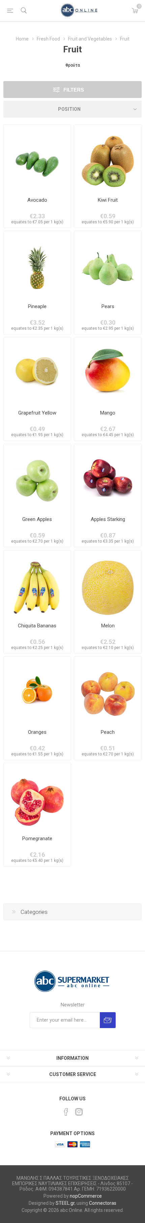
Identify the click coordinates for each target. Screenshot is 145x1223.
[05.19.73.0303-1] (37, 371)
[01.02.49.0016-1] (107, 371)
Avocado (37, 200)
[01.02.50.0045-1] (37, 477)
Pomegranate (37, 838)
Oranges (37, 732)
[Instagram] (79, 1111)
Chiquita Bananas (37, 626)
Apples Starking (108, 519)
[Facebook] (66, 1111)
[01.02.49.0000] (107, 264)
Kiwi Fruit (108, 200)
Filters (73, 90)
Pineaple (37, 306)
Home (22, 39)
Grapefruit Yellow (37, 413)
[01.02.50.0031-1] (37, 158)
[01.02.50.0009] (37, 690)
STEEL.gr (65, 1203)
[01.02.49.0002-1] (107, 584)
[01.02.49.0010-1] (37, 264)
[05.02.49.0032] (37, 584)
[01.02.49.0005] (107, 690)
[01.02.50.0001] (107, 477)
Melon (108, 626)
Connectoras (102, 1203)
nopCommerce (86, 1196)
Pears (108, 306)
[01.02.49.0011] (107, 158)
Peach (108, 732)
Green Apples (37, 519)
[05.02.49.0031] (37, 796)
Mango (107, 413)
